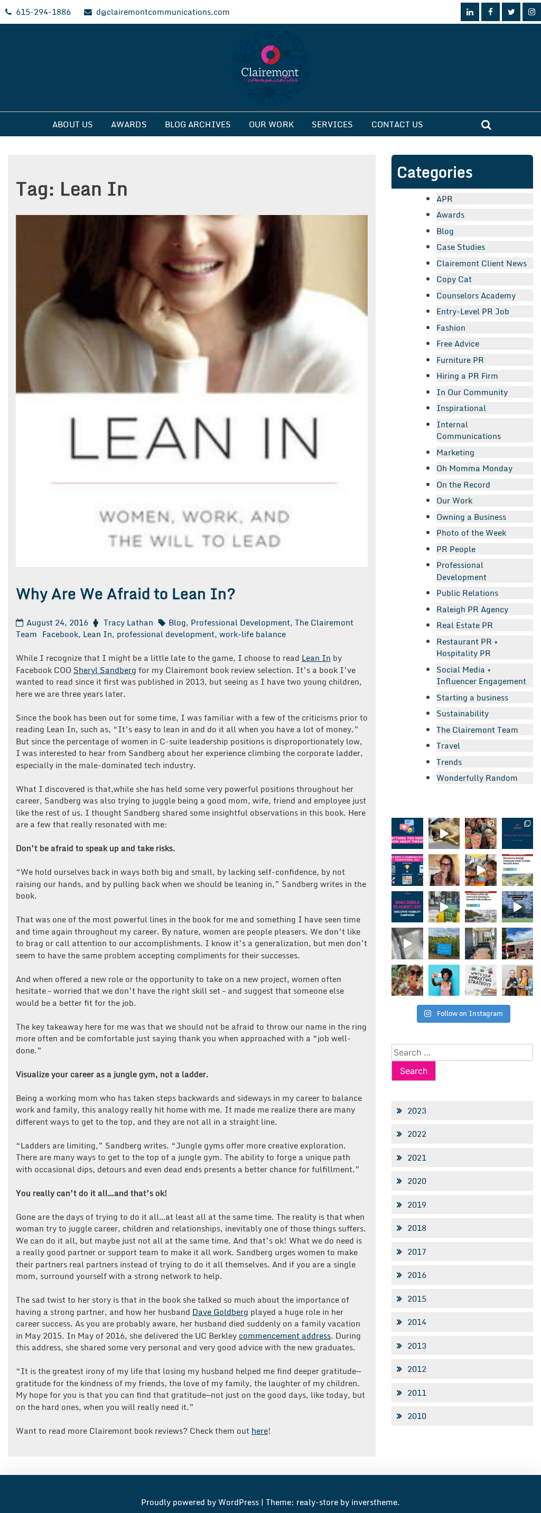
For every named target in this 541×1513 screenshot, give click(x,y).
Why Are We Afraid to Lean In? (126, 593)
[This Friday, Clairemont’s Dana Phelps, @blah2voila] (444, 869)
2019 (416, 1204)
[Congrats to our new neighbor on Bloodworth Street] (517, 943)
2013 (416, 1345)
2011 (416, 1392)
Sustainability (462, 713)
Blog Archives (198, 124)
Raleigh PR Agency (472, 609)
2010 (416, 1415)
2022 (416, 1133)
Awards (129, 124)
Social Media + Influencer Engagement (481, 675)
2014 (416, 1321)
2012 (416, 1368)
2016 (416, 1274)
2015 (416, 1298)
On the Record (463, 484)
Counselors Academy (476, 295)
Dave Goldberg (220, 1311)
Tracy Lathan (128, 622)
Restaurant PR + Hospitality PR (467, 647)
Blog (177, 622)
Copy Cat (454, 279)
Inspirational (461, 407)
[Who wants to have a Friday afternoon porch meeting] (480, 943)
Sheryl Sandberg (104, 670)
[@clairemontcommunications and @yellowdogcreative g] (480, 869)
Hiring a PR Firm (467, 375)
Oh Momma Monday (474, 468)
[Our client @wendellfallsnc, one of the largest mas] (480, 906)
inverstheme (374, 1502)
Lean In (97, 634)
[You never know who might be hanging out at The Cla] (407, 943)
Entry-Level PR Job (472, 311)
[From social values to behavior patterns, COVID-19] (480, 980)
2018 (416, 1227)
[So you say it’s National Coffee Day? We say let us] (444, 906)
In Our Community (472, 392)
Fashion (450, 327)
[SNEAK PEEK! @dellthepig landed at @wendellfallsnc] (444, 833)
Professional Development (240, 622)
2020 (416, 1180)
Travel (448, 745)
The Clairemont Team (477, 729)
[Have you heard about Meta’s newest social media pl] (407, 833)
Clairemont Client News (481, 263)
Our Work (271, 124)
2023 (416, 1110)
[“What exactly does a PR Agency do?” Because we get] (407, 906)
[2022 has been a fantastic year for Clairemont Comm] (517, 833)
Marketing (455, 452)
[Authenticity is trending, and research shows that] (444, 980)
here (259, 1430)
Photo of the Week (471, 532)
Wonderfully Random (477, 777)
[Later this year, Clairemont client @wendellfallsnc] (517, 869)
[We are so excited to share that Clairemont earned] (517, 980)
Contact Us (397, 124)
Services (332, 124)
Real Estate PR (464, 625)
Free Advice (457, 343)
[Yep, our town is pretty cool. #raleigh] (444, 943)
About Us (72, 124)
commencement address (285, 1335)
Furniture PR (460, 359)
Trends (449, 761)
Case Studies (460, 246)
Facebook (60, 634)
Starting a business (472, 697)
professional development (165, 634)
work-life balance (252, 634)
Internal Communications (468, 430)
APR (444, 198)
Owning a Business (471, 516)
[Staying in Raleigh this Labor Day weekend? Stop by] (517, 906)
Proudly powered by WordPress (201, 1502)
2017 (416, 1251)
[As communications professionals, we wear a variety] (407, 869)
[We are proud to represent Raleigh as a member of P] (480, 833)
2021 (416, 1157)
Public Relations (467, 592)
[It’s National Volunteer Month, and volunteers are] (407, 980)
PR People (455, 549)
